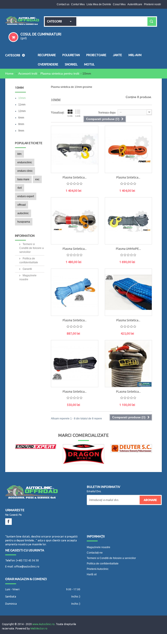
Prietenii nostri (152, 4)
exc (37, 179)
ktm (19, 153)
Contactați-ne (95, 552)
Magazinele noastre (98, 547)
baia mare (23, 179)
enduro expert (25, 196)
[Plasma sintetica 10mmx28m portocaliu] (128, 149)
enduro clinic (25, 170)
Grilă (69, 116)
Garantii (27, 268)
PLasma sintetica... (128, 391)
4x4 (19, 187)
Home (9, 73)
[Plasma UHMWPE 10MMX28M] (128, 220)
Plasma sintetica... (75, 177)
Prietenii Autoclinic (98, 569)
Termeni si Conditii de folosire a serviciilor (31, 248)
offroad (21, 204)
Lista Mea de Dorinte (99, 4)
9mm (21, 130)
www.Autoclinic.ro (43, 624)
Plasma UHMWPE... (128, 248)
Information (25, 235)
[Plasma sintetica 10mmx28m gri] (74, 149)
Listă (77, 116)
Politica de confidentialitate (103, 563)
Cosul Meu (119, 4)
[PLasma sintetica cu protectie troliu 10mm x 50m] (128, 363)
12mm (22, 111)
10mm (22, 98)
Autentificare (134, 4)
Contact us (63, 4)
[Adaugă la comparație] (90, 164)
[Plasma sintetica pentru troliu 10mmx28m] (57, 135)
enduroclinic (24, 162)
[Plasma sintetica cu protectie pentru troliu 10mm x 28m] (74, 363)
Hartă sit (92, 574)
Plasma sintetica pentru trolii (59, 73)
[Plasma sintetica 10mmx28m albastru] (74, 292)
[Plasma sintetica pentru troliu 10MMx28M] (128, 292)
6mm (21, 117)
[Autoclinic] (22, 21)
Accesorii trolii (27, 73)
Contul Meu (78, 4)
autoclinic (23, 213)
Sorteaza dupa (106, 112)
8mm (21, 124)
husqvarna (23, 221)
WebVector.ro (38, 628)
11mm (21, 104)
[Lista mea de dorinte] (90, 154)
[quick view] (90, 144)
